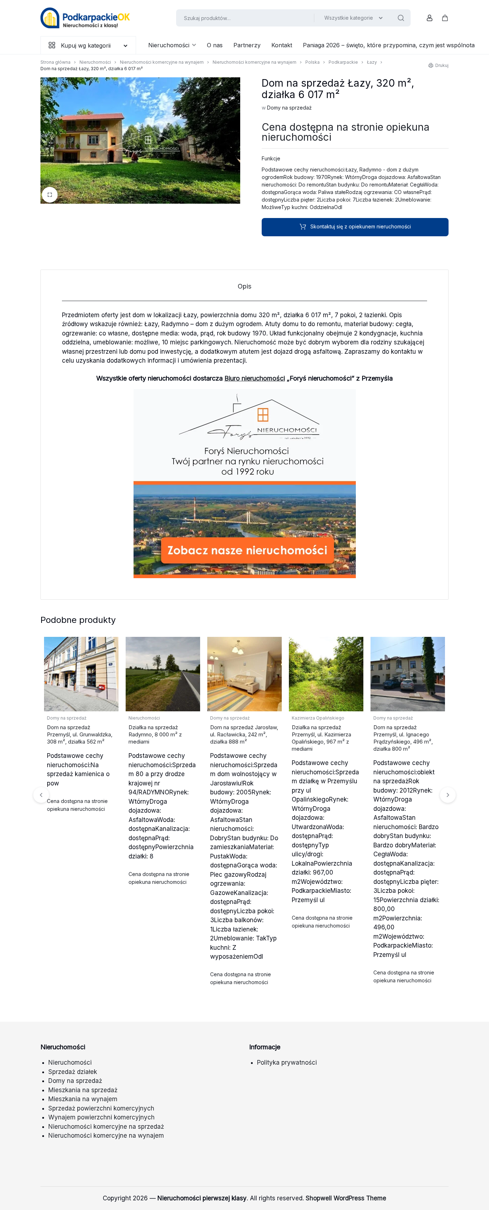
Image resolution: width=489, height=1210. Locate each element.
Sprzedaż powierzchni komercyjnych (101, 1108)
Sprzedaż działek (72, 1071)
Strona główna (55, 62)
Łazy (372, 62)
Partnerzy (247, 45)
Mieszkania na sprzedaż (82, 1090)
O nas (215, 45)
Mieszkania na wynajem (82, 1099)
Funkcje (271, 158)
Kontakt (281, 45)
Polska (312, 62)
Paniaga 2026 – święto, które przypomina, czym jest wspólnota (389, 45)
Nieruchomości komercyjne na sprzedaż (106, 1126)
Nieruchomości (168, 45)
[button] (448, 795)
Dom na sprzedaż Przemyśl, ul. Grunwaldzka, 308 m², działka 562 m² (79, 734)
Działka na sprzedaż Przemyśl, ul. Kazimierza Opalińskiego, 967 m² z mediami (321, 738)
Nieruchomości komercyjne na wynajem (162, 62)
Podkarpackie (343, 62)
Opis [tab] (244, 286)
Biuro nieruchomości (254, 378)
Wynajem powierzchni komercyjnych (101, 1117)
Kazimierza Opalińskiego (318, 718)
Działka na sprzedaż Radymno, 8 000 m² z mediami (155, 734)
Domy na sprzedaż (289, 108)
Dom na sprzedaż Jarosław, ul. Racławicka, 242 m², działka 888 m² (244, 734)
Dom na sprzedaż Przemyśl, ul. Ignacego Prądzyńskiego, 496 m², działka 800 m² (403, 738)
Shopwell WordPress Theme (346, 1198)
